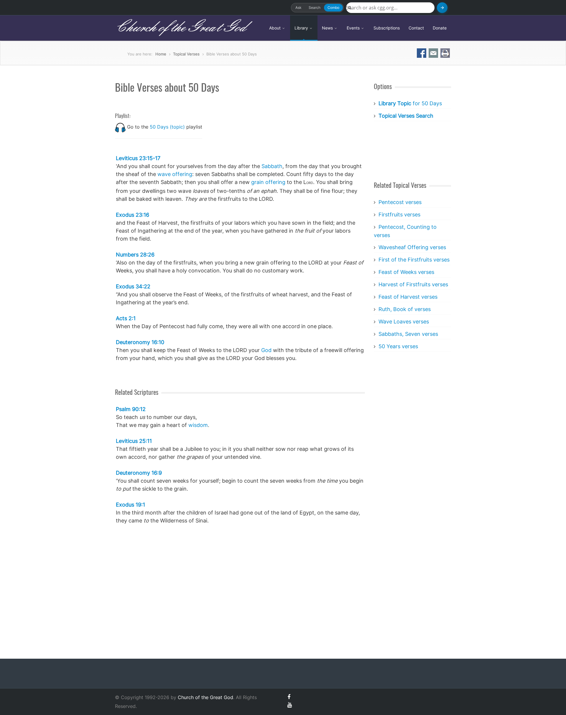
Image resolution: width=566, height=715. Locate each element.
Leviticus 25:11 (134, 441)
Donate (440, 27)
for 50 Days (410, 103)
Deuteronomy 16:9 (139, 473)
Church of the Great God (180, 27)
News (328, 27)
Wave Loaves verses (404, 321)
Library (301, 27)
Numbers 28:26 (135, 255)
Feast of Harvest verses (408, 297)
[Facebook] (288, 697)
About (275, 27)
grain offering (268, 182)
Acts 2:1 (126, 318)
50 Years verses (398, 346)
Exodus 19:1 (130, 505)
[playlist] (120, 127)
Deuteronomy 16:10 (140, 342)
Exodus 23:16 (132, 215)
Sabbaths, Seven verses (408, 334)
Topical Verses (186, 54)
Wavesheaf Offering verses (412, 247)
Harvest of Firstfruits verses (413, 284)
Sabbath (271, 166)
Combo (333, 7)
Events (354, 27)
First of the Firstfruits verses (414, 260)
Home (160, 54)
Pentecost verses (400, 202)
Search (314, 7)
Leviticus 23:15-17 (138, 158)
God (266, 350)
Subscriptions (387, 27)
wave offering (174, 174)
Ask (298, 7)
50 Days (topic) (167, 127)
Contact (416, 27)
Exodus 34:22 (133, 286)
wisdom (198, 425)
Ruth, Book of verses (405, 309)
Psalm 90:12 (131, 409)
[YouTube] (289, 705)
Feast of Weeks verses (406, 272)
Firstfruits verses (399, 214)
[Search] (442, 7)
